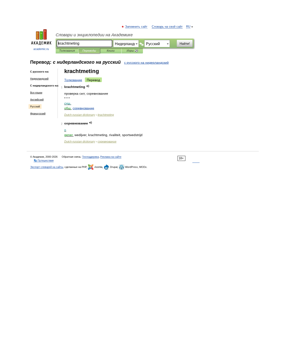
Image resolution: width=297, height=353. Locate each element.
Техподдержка (90, 156)
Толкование (73, 80)
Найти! (185, 43)
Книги (111, 50)
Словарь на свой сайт (167, 26)
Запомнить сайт (136, 26)
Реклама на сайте (110, 156)
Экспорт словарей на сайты (46, 167)
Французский (37, 113)
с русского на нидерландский (146, 62)
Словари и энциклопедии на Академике (94, 35)
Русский (35, 106)
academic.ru (41, 49)
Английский (37, 99)
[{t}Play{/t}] (88, 86)
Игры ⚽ (132, 50)
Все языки (36, 92)
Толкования (67, 50)
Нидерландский (39, 78)
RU (188, 26)
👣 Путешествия (44, 160)
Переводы (89, 50)
